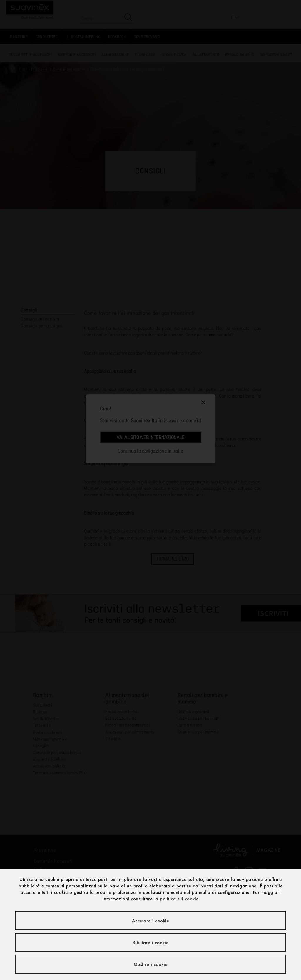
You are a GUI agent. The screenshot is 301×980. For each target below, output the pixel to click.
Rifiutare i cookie (151, 942)
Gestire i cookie (151, 964)
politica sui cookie (179, 898)
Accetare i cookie (150, 921)
